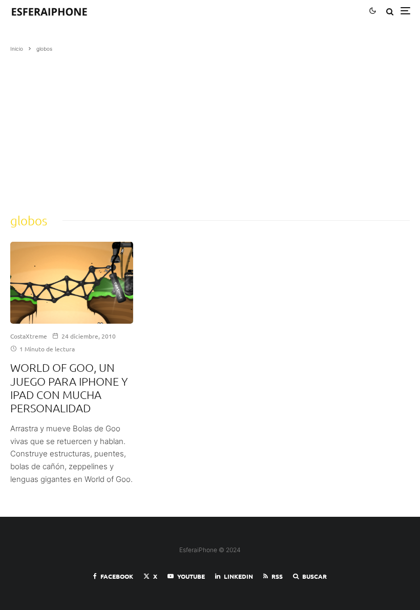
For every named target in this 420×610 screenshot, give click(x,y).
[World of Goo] (71, 283)
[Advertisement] (210, 129)
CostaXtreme (28, 336)
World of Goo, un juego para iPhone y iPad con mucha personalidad (69, 387)
